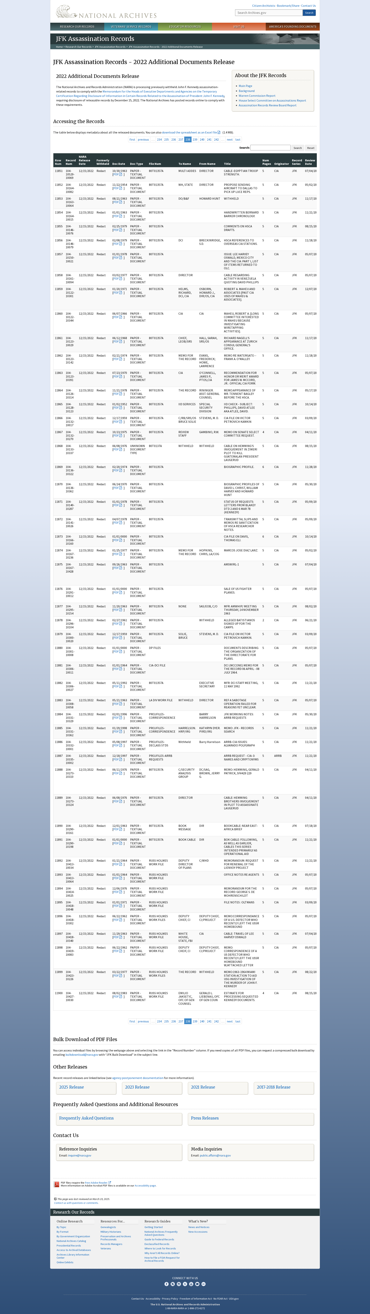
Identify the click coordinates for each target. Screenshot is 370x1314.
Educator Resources (185, 26)
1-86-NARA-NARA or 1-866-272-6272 (185, 1308)
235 (166, 139)
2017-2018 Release (273, 1087)
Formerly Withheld (103, 162)
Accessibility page (145, 1185)
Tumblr (185, 1284)
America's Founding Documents (292, 26)
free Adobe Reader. (96, 1182)
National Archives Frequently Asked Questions (161, 1233)
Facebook (166, 1284)
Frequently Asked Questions (86, 1118)
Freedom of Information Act (196, 1298)
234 (159, 139)
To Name (184, 164)
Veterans (106, 1248)
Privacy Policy (170, 1298)
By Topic (61, 1227)
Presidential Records (69, 1245)
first (132, 139)
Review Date (310, 162)
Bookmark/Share (288, 6)
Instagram (179, 1284)
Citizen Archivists (263, 6)
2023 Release (137, 1087)
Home (59, 46)
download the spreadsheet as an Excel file (189, 132)
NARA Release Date (84, 160)
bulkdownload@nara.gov (82, 1054)
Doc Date (118, 164)
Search (309, 12)
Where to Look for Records (160, 1248)
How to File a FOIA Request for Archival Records (162, 1259)
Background (247, 91)
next (230, 139)
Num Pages (266, 162)
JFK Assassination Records (110, 46)
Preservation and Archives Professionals (116, 1238)
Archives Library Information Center (73, 1256)
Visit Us (238, 26)
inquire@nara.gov (79, 1155)
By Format (62, 1231)
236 (173, 139)
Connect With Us (185, 1278)
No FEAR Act (220, 1298)
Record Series (297, 162)
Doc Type (136, 164)
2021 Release (203, 1087)
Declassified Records (157, 1244)
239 (195, 139)
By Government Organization (73, 1236)
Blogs (197, 1284)
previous (143, 139)
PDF (116, 174)
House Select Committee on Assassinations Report (272, 100)
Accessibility (153, 1298)
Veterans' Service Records (131, 26)
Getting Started (154, 1227)
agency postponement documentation (137, 1078)
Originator (281, 164)
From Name (207, 164)
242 (216, 139)
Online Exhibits (65, 1262)
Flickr (203, 1284)
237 (180, 139)
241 (209, 139)
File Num (155, 164)
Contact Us (308, 6)
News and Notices (198, 1227)
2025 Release (71, 1087)
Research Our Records (77, 26)
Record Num (71, 162)
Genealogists (108, 1227)
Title (227, 164)
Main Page (245, 86)
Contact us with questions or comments (76, 1203)
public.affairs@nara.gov (215, 1155)
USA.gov (234, 1298)
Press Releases (205, 1118)
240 (202, 139)
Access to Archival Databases (74, 1250)
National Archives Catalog (71, 1241)
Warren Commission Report (257, 96)
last (237, 139)
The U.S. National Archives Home (106, 11)
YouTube (191, 1284)
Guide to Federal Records (159, 1239)
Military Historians (111, 1231)
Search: (244, 147)
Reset (310, 148)
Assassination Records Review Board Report (268, 105)
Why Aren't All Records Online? (162, 1253)
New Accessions (198, 1231)
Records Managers (111, 1244)
